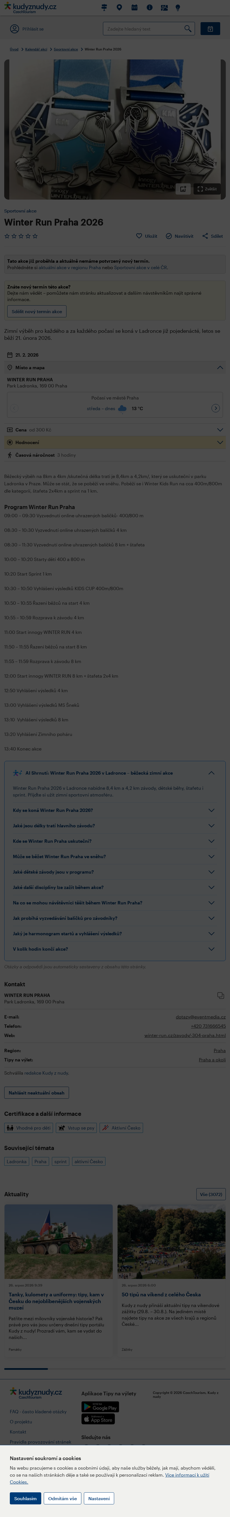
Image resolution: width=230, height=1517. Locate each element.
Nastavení (99, 1498)
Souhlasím (25, 1498)
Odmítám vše (62, 1498)
